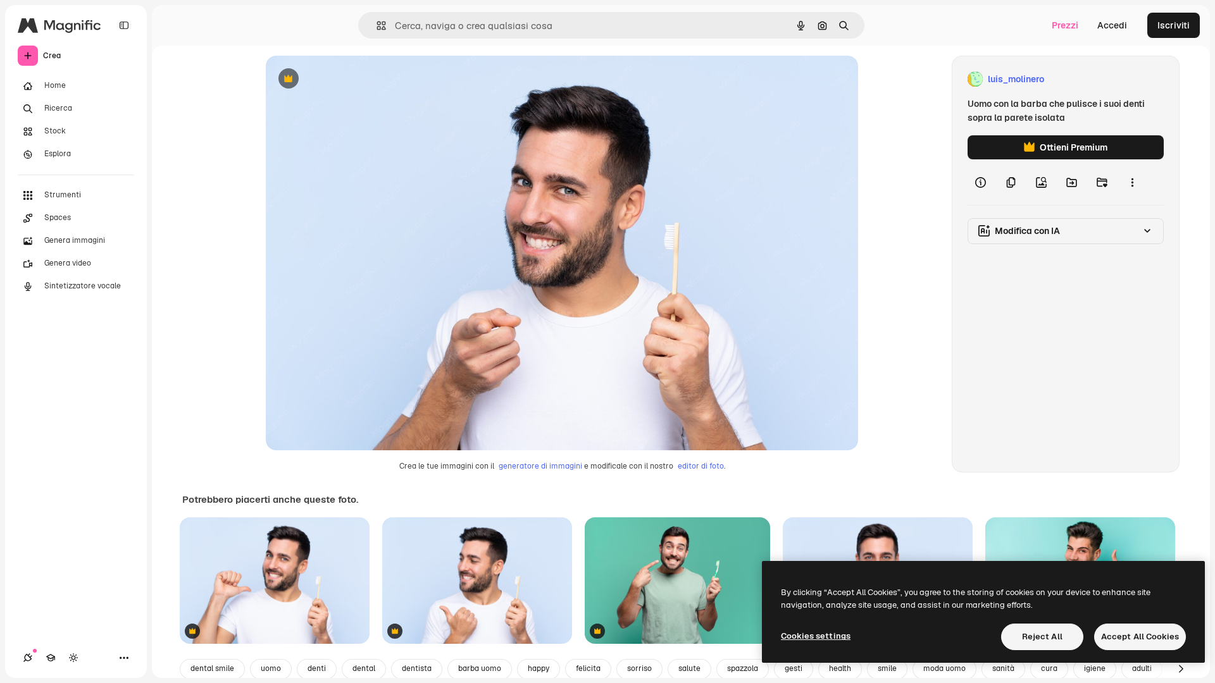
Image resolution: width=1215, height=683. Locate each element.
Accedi (1112, 25)
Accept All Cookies (1140, 636)
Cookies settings (815, 636)
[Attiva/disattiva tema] (73, 658)
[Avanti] (1180, 669)
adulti (1142, 668)
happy (538, 668)
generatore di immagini (540, 466)
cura (1049, 668)
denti (317, 668)
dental (363, 668)
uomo (271, 668)
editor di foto (701, 466)
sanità (1003, 668)
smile (887, 668)
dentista (417, 668)
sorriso (639, 668)
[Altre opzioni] (1132, 182)
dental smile (212, 668)
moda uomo (944, 668)
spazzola (742, 668)
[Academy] (50, 658)
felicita (588, 668)
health (840, 668)
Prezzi (1065, 25)
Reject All (1042, 636)
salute (689, 668)
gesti (793, 668)
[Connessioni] (28, 658)
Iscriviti (1173, 25)
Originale (349, 79)
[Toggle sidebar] (124, 25)
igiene (1095, 668)
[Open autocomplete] (376, 25)
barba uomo (479, 668)
